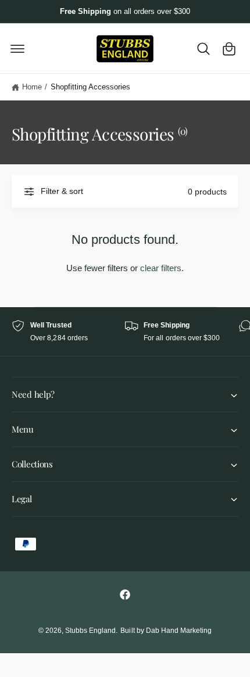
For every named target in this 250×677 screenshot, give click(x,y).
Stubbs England (90, 630)
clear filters (160, 268)
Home (32, 86)
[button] (17, 49)
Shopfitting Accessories (90, 86)
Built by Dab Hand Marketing (165, 630)
